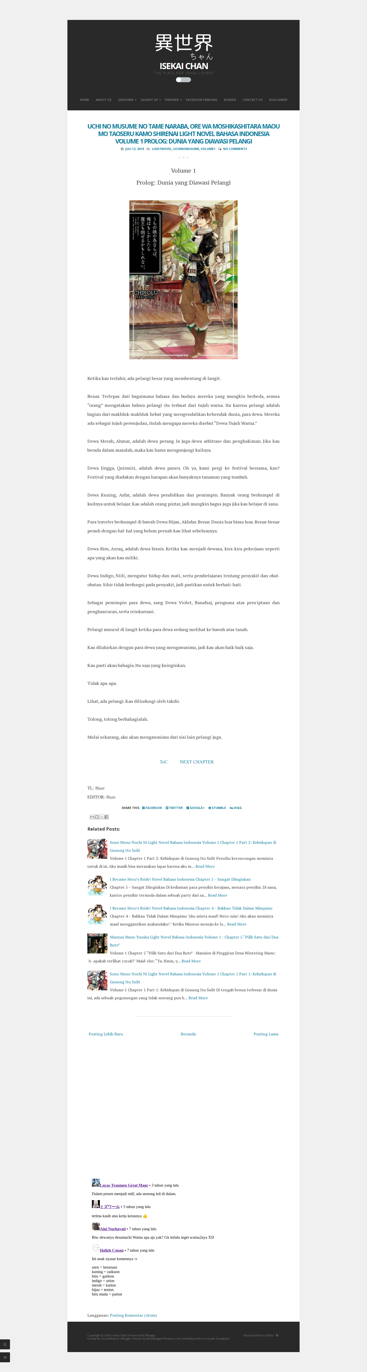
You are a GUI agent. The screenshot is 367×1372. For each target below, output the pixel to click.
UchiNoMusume (186, 149)
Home (84, 100)
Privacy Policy (265, 1335)
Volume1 (208, 149)
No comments (235, 149)
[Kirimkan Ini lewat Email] (92, 816)
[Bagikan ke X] (101, 816)
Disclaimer (278, 100)
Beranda (188, 1034)
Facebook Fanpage (201, 100)
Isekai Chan (119, 1335)
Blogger (151, 1335)
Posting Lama (266, 1034)
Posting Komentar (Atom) (133, 1315)
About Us (103, 100)
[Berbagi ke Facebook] (106, 816)
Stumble (218, 808)
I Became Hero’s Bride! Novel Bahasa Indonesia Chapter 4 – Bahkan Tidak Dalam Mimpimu (191, 908)
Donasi (230, 100)
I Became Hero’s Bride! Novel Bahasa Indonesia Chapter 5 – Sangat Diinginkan (180, 879)
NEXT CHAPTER (197, 761)
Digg (237, 808)
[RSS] (277, 1335)
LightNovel (162, 149)
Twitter (175, 808)
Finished (172, 100)
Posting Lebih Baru (106, 1034)
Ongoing (126, 100)
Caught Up (149, 100)
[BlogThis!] (96, 816)
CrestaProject (110, 1338)
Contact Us (252, 100)
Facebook (153, 808)
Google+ (197, 808)
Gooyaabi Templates (216, 1338)
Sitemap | (249, 1335)
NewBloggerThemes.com (164, 1338)
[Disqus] (183, 1109)
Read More (205, 866)
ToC (164, 761)
